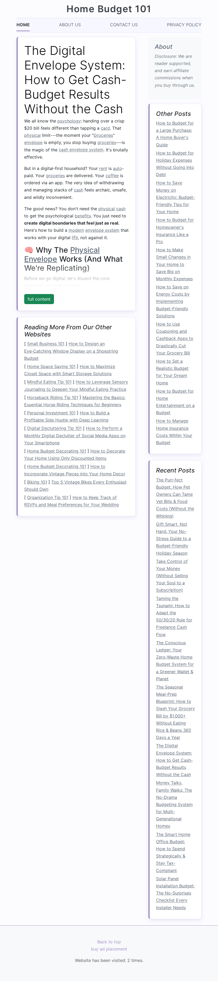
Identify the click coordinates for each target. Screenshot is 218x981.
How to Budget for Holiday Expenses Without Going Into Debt (175, 163)
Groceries (103, 135)
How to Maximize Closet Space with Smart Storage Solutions (69, 370)
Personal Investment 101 (51, 412)
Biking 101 (37, 482)
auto (117, 168)
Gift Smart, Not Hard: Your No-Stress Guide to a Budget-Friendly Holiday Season (173, 539)
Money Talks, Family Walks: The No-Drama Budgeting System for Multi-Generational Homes (174, 804)
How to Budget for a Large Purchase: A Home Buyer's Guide (175, 133)
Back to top (109, 941)
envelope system (102, 230)
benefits (83, 215)
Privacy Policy (184, 24)
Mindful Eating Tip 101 (49, 382)
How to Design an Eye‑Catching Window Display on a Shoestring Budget (71, 351)
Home (23, 24)
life (75, 237)
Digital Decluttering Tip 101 (54, 428)
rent (103, 168)
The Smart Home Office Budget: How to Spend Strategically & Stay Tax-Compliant (173, 852)
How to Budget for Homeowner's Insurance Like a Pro (175, 230)
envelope (33, 142)
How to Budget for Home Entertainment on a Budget (175, 401)
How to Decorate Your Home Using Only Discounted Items (74, 454)
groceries (106, 142)
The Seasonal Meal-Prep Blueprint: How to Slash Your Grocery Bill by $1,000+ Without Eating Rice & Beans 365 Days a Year (175, 712)
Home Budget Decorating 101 (56, 451)
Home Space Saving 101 (51, 366)
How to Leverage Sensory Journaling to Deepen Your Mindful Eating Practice (76, 385)
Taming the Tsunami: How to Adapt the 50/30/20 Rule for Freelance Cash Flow (174, 616)
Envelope (40, 259)
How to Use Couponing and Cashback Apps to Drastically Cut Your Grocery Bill (174, 338)
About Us (70, 24)
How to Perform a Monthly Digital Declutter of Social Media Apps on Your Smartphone (74, 435)
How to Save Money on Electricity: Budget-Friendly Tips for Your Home (175, 197)
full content (39, 299)
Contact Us (124, 24)
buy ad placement (109, 949)
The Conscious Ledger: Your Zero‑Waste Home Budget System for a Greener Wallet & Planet (175, 660)
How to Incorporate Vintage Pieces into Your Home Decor (74, 470)
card (105, 128)
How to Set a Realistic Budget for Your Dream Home (172, 372)
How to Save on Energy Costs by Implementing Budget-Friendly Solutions (173, 301)
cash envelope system (81, 149)
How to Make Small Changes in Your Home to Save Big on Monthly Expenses (174, 264)
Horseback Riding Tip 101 (52, 397)
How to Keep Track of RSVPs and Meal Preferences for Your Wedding (71, 501)
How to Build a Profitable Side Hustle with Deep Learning (67, 416)
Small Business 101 (45, 344)
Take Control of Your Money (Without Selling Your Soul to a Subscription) (172, 576)
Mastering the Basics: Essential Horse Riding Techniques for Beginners (74, 401)
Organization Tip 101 (47, 497)
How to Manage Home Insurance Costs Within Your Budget (174, 431)
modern (76, 230)
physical (32, 135)
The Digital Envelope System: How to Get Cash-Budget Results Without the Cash (174, 760)
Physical (85, 250)
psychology (69, 121)
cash (78, 189)
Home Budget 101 (109, 9)
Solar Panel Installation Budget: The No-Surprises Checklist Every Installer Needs (175, 893)
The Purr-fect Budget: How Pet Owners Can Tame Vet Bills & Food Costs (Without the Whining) (175, 498)
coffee (112, 175)
